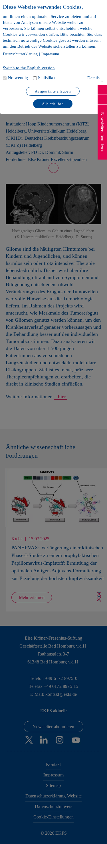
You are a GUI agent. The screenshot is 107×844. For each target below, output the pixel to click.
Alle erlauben (53, 104)
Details (93, 78)
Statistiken (47, 77)
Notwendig (18, 77)
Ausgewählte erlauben (53, 91)
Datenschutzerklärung (20, 54)
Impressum (50, 54)
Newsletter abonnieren (102, 132)
